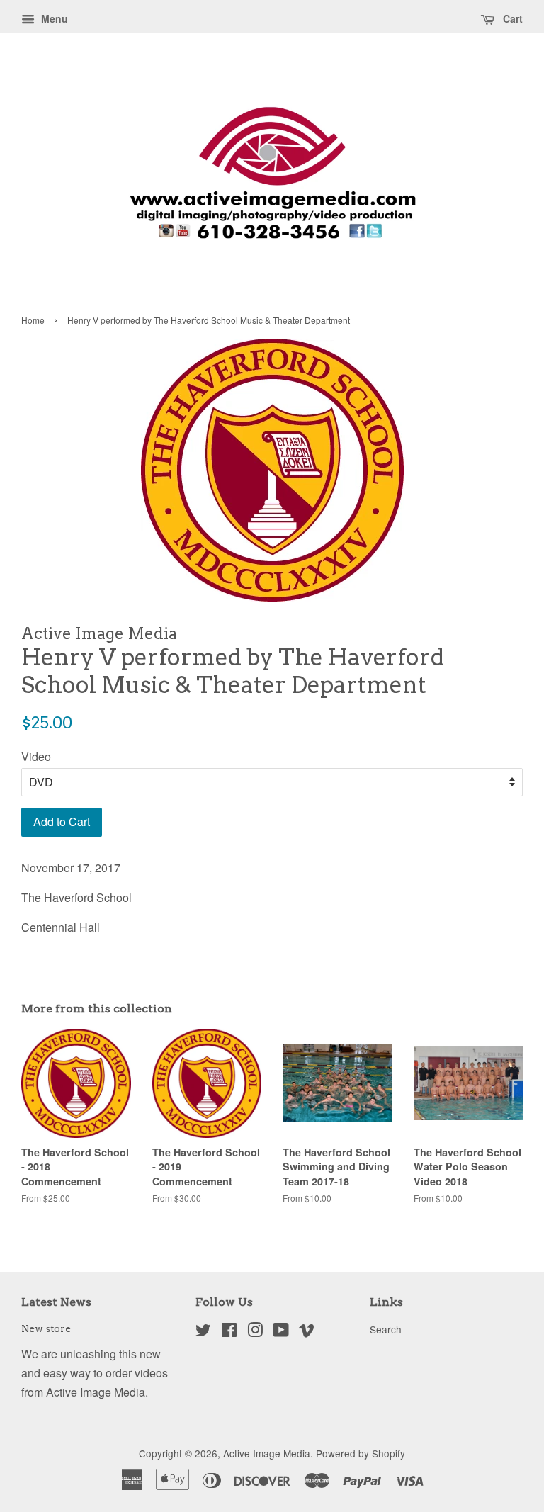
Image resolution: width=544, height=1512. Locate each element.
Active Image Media (266, 1453)
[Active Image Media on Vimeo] (306, 1332)
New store (46, 1328)
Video (36, 756)
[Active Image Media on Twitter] (203, 1332)
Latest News (56, 1302)
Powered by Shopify (360, 1453)
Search (386, 1329)
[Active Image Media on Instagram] (255, 1332)
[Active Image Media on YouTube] (281, 1332)
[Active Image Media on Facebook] (229, 1332)
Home (33, 320)
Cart (511, 18)
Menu (53, 18)
